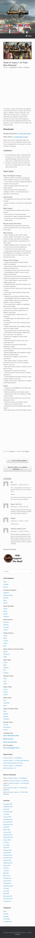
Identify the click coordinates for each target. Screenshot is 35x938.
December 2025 (7, 804)
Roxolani (5, 725)
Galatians (6, 667)
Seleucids (6, 593)
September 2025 (8, 806)
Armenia (5, 641)
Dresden (26, 67)
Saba (4, 711)
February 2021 (7, 878)
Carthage (5, 584)
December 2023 (7, 819)
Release (27, 451)
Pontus (5, 635)
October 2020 (7, 883)
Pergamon (6, 616)
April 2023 (6, 827)
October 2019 (7, 901)
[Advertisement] (17, 88)
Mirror (29, 133)
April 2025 (6, 809)
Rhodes (5, 614)
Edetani (5, 694)
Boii (4, 670)
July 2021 (6, 868)
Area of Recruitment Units (11, 735)
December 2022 (7, 835)
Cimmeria (6, 627)
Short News (6, 919)
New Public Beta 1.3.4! (9, 768)
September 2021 (8, 863)
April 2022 (6, 847)
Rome (5, 582)
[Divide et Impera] (17, 12)
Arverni (5, 662)
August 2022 (6, 840)
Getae (5, 657)
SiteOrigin (17, 934)
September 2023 (8, 824)
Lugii (4, 681)
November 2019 (7, 898)
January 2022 (7, 852)
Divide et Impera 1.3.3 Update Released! (17, 468)
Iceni (4, 700)
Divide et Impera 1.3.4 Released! (12, 765)
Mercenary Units (8, 739)
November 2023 (7, 822)
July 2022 (6, 842)
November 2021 (7, 858)
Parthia (5, 643)
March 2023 (6, 830)
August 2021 (6, 865)
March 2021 (6, 876)
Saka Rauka (6, 727)
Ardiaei (5, 651)
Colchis (5, 630)
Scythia (5, 730)
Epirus (5, 600)
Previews (6, 914)
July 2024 (6, 814)
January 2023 (7, 832)
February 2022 (7, 850)
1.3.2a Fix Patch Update (17, 460)
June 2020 (6, 891)
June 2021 (6, 870)
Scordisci (6, 673)
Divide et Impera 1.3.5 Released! (12, 758)
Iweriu (5, 705)
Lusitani (5, 692)
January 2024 (7, 817)
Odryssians (6, 654)
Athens (5, 609)
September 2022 (8, 837)
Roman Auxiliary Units (10, 742)
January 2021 (7, 881)
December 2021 (7, 855)
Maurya (5, 587)
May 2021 (6, 873)
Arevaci (5, 689)
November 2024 (7, 812)
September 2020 (8, 886)
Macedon (6, 598)
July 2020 (6, 888)
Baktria (5, 603)
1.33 (22, 451)
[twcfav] (12, 28)
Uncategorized (7, 921)
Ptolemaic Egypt (8, 595)
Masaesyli (6, 719)
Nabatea (5, 714)
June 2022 (6, 845)
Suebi (5, 678)
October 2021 (7, 860)
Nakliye (13, 518)
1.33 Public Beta (22, 133)
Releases (11, 451)
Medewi (5, 716)
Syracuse (6, 622)
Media (5, 638)
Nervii (5, 665)
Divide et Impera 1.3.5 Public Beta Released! (16, 760)
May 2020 (6, 893)
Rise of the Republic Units (11, 748)
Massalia (5, 625)
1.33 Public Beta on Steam (20, 137)
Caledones (6, 703)
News (5, 911)
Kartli (4, 646)
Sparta (5, 611)
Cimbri (5, 684)
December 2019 (7, 896)
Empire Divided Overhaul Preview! (13, 763)
